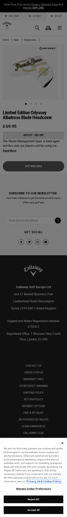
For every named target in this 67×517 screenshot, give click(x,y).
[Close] (62, 443)
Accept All (33, 510)
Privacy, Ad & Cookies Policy (44, 481)
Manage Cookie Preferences (33, 488)
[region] (33, 477)
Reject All (33, 499)
